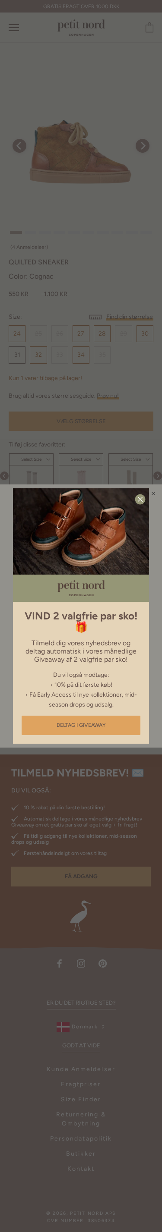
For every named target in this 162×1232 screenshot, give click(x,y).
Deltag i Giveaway (81, 725)
